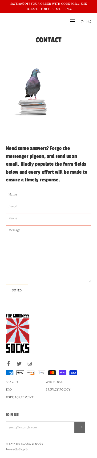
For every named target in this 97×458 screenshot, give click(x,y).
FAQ (9, 389)
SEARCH (12, 382)
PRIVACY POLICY (58, 389)
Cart (86, 21)
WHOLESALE (55, 382)
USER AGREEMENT (19, 397)
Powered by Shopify (17, 449)
